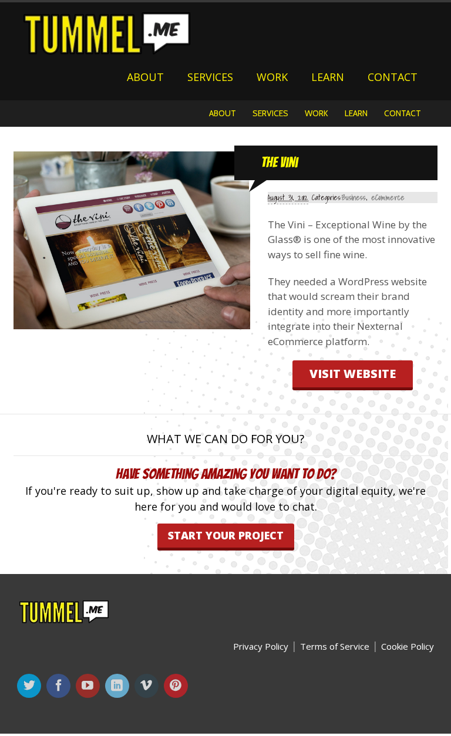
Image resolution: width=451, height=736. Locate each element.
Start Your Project (226, 535)
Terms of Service (334, 646)
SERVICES (210, 77)
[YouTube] (89, 686)
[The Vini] (132, 323)
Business (354, 197)
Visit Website (352, 373)
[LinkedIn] (118, 686)
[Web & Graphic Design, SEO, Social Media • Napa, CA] (106, 49)
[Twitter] (30, 686)
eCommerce (388, 197)
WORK (272, 77)
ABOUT (145, 77)
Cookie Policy (407, 646)
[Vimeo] (147, 686)
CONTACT (393, 77)
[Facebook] (59, 686)
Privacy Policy (260, 646)
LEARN (327, 77)
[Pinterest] (177, 686)
